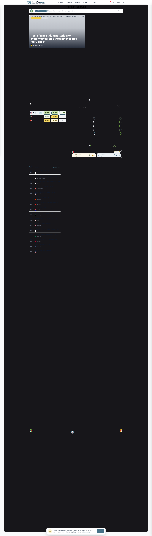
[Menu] (123, 2)
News (61, 2)
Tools (94, 2)
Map (86, 2)
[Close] (46, 11)
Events (70, 2)
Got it (100, 531)
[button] (119, 11)
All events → (57, 167)
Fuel (78, 2)
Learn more (86, 532)
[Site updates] (109, 2)
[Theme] (113, 2)
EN (118, 2)
